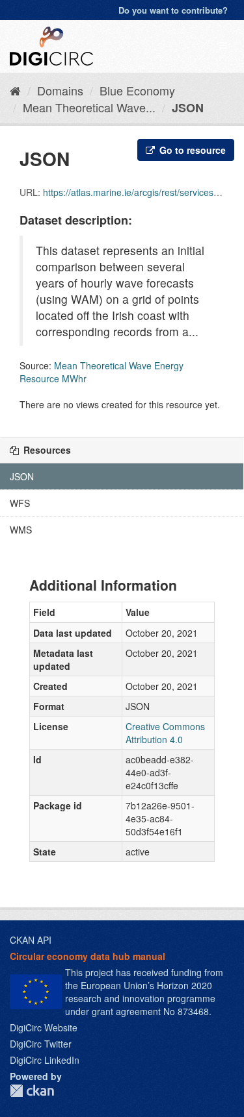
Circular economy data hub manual (87, 956)
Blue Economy (137, 90)
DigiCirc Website (43, 1027)
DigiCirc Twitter (41, 1043)
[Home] (15, 90)
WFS (20, 503)
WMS (21, 529)
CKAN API (30, 939)
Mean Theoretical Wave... (89, 107)
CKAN (32, 1091)
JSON (188, 107)
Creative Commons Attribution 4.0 (165, 733)
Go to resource (191, 149)
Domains (60, 90)
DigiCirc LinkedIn (44, 1059)
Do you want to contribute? (173, 10)
